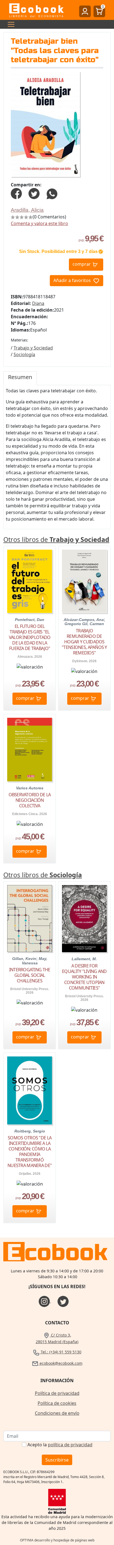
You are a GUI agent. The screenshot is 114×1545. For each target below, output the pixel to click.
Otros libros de (56, 539)
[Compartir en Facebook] (16, 193)
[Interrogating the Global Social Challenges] (29, 918)
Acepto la (59, 1445)
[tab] (20, 378)
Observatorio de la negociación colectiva (30, 800)
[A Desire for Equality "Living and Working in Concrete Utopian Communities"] (84, 918)
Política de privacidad (57, 1393)
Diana (38, 303)
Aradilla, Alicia (27, 210)
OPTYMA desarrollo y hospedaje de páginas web (57, 1540)
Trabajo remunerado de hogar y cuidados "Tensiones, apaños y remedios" (84, 642)
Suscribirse (57, 1460)
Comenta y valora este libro (39, 223)
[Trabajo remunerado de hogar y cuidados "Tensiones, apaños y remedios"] (84, 581)
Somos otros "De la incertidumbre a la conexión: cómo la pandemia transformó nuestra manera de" (29, 1151)
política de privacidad (70, 1445)
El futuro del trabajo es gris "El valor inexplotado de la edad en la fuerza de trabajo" (30, 637)
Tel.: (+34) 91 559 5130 (60, 1352)
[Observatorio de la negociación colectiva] (29, 749)
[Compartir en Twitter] (34, 193)
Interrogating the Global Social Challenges (29, 975)
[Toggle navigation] (9, 24)
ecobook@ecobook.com (60, 1363)
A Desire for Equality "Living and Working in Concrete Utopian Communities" (84, 977)
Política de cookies (57, 1403)
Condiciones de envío (57, 1413)
